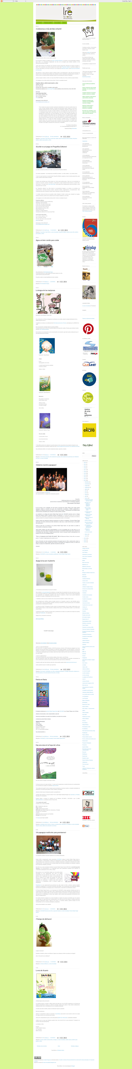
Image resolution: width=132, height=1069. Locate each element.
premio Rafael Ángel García (52, 711)
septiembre (87, 487)
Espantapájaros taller (86, 621)
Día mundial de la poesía (55, 456)
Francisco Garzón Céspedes (88, 629)
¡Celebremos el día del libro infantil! (49, 29)
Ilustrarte (84, 653)
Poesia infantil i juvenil (87, 736)
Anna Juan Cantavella (87, 556)
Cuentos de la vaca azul (87, 605)
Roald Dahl (84, 756)
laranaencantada (53, 643)
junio (86, 492)
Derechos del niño (49, 910)
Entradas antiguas (75, 1046)
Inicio (59, 1046)
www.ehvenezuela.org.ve (71, 662)
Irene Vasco (84, 662)
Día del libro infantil (54, 138)
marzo (86, 498)
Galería (64, 22)
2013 (85, 476)
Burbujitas (84, 576)
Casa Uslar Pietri (50, 88)
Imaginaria (84, 657)
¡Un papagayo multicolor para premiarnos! (51, 833)
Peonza (84, 720)
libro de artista (69, 138)
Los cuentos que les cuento (88, 694)
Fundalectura (85, 638)
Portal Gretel (85, 740)
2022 (85, 462)
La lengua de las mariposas (45, 290)
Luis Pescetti (85, 698)
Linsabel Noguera (47, 1059)
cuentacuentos (58, 824)
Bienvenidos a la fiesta (87, 568)
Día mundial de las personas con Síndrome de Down (68, 446)
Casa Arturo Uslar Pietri (45, 138)
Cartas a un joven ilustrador (88, 582)
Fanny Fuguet (85, 625)
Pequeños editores (66, 67)
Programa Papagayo (86, 742)
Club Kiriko (84, 590)
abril (86, 496)
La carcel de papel (86, 671)
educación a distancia (73, 671)
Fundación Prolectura (86, 634)
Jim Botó (84, 665)
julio (86, 491)
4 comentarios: (53, 454)
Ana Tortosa (84, 552)
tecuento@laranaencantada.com (42, 102)
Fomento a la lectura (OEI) (87, 627)
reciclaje (58, 672)
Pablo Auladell (85, 712)
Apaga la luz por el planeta (45, 561)
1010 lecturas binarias (44, 456)
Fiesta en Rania (41, 680)
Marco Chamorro (85, 700)
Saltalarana (84, 762)
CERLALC (84, 584)
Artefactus (84, 558)
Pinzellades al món (86, 726)
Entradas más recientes (42, 1046)
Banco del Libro (85, 562)
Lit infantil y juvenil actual (87, 690)
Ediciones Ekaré (64, 68)
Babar (83, 560)
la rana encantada (86, 305)
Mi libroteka (84, 702)
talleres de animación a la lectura (49, 825)
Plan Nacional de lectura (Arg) (88, 730)
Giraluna (84, 644)
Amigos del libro (85, 548)
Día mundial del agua (44, 283)
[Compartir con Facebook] (68, 136)
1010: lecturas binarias (44, 329)
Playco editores (85, 734)
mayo (86, 494)
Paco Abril (84, 714)
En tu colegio (57, 22)
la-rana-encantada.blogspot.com (49, 1062)
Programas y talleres (48, 22)
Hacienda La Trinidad (75, 794)
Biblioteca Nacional (86, 566)
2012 (85, 478)
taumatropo (58, 1013)
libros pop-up (85, 685)
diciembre (87, 482)
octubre (86, 485)
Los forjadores (85, 696)
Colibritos (84, 592)
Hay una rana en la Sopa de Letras (48, 745)
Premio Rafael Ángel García (64, 554)
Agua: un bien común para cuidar (47, 240)
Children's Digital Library (87, 586)
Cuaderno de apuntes (87, 598)
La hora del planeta (46, 592)
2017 (85, 469)
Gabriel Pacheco (85, 640)
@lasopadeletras (39, 799)
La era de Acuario (42, 971)
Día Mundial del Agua (48, 272)
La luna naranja (85, 675)
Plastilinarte (47, 492)
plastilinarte (55, 554)
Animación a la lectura (87, 554)
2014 (85, 475)
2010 (85, 538)
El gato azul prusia (86, 615)
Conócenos (39, 22)
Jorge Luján (84, 667)
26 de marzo (42, 671)
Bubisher (84, 574)
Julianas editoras (86, 669)
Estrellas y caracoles (86, 623)
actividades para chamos (45, 824)
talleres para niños (71, 232)
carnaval (42, 963)
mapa (39, 817)
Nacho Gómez (85, 706)
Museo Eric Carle (86, 704)
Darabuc (84, 611)
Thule (83, 766)
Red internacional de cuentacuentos (86, 749)
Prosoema (84, 744)
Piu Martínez (85, 728)
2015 (85, 473)
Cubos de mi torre (86, 603)
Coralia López (85, 596)
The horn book (85, 764)
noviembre (87, 483)
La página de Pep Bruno (87, 677)
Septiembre (84, 141)
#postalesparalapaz (86, 76)
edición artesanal (62, 138)
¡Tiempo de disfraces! (44, 919)
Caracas (53, 824)
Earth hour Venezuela (62, 1017)
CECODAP (42, 554)
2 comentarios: (53, 230)
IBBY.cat (84, 651)
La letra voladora (85, 673)
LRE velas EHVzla (40, 618)
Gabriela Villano (85, 642)
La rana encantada (54, 232)
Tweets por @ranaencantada (88, 318)
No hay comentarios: (54, 136)
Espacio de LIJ (85, 619)
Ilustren (83, 655)
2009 (85, 540)
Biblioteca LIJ (85, 564)
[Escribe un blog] (65, 136)
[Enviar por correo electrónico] (63, 136)
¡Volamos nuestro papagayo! (46, 465)
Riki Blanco (84, 754)
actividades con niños (50, 671)
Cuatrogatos (85, 601)
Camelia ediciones (86, 578)
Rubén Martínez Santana (87, 760)
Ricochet (84, 752)
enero (86, 536)
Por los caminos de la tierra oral (89, 738)
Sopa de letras (55, 785)
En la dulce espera (86, 617)
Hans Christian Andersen (57, 60)
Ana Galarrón (85, 550)
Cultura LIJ (84, 607)
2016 (85, 471)
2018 (85, 467)
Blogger (73, 1066)
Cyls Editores (85, 609)
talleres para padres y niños (45, 140)
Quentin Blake (85, 747)
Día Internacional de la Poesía (60, 323)
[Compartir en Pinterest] (69, 136)
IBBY (83, 649)
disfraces (46, 963)
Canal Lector (85, 580)
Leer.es (83, 679)
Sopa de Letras (39, 825)
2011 (85, 480)
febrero (86, 534)
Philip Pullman (85, 724)
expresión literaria (57, 910)
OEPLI (83, 710)
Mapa (37, 97)
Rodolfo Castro (85, 758)
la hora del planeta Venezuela (49, 672)
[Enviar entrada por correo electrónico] (61, 136)
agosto (86, 489)
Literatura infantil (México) (87, 692)
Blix (83, 570)
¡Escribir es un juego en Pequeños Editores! (51, 147)
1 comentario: (53, 281)
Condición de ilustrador (87, 594)
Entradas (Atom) (60, 1050)
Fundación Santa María (87, 636)
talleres (88, 52)
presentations (44, 643)
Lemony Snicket (85, 681)
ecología (66, 671)
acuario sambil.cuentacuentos (46, 1039)
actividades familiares (59, 671)
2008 (85, 541)
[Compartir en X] (66, 136)
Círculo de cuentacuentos (87, 588)
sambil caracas (68, 1039)
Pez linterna (84, 722)
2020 (85, 466)
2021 (85, 464)
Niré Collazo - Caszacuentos (88, 708)
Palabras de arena (86, 716)
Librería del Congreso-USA (88, 683)
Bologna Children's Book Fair (88, 572)
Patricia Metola (85, 718)
